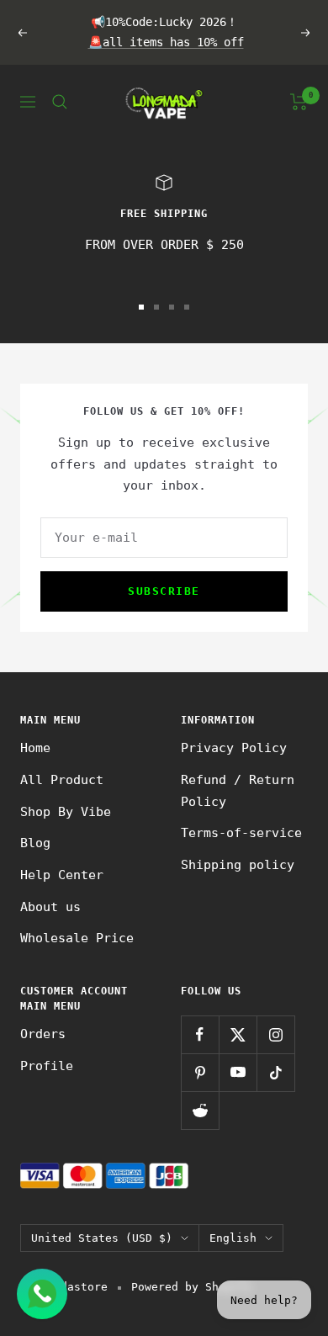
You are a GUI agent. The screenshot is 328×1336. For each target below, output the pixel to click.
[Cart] (299, 101)
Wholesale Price (77, 938)
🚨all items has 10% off (166, 42)
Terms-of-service (241, 832)
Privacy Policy (234, 747)
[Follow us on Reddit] (200, 1110)
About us (50, 907)
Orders (43, 1034)
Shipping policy (237, 864)
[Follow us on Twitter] (238, 1034)
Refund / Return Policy (237, 790)
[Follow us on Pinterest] (200, 1072)
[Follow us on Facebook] (200, 1034)
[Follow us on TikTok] (275, 1072)
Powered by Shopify (191, 1286)
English (233, 1238)
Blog (35, 843)
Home (35, 747)
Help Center (61, 875)
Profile (46, 1066)
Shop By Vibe (65, 811)
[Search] (59, 101)
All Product (61, 779)
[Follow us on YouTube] (238, 1072)
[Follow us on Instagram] (275, 1034)
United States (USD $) (101, 1238)
